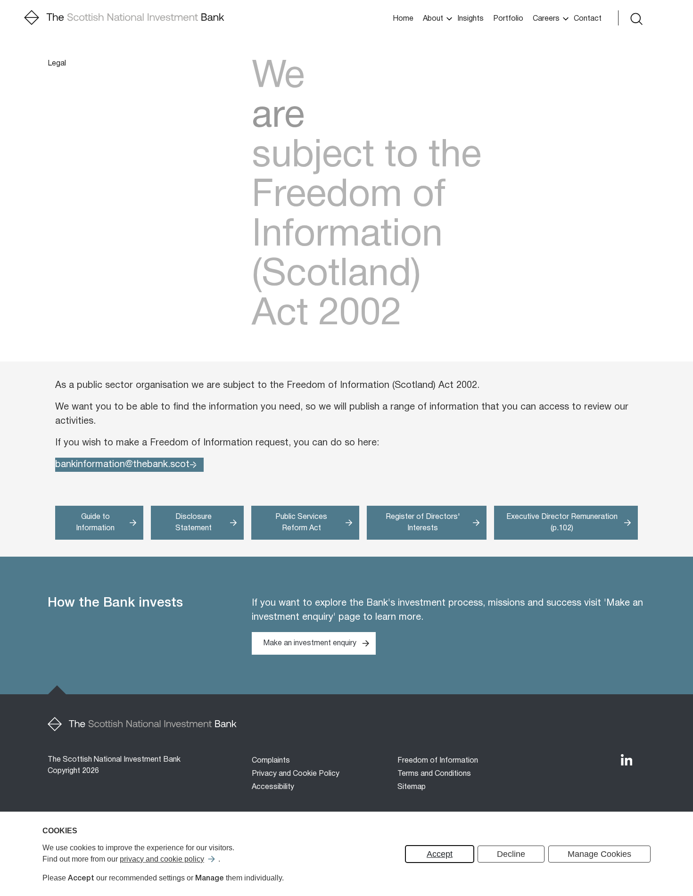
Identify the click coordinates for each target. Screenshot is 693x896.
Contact (588, 19)
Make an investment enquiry (309, 643)
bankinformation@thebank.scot (122, 464)
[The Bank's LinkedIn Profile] (626, 759)
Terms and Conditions (434, 774)
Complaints (271, 760)
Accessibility (273, 787)
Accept (440, 854)
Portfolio (508, 19)
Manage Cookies (599, 854)
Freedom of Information (437, 760)
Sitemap (411, 787)
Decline (511, 854)
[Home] (124, 18)
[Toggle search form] (635, 17)
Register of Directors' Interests (423, 523)
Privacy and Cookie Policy (295, 774)
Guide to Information (95, 523)
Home (403, 19)
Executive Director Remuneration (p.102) (562, 523)
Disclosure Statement (193, 523)
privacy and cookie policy (162, 859)
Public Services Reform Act (301, 523)
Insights (470, 19)
